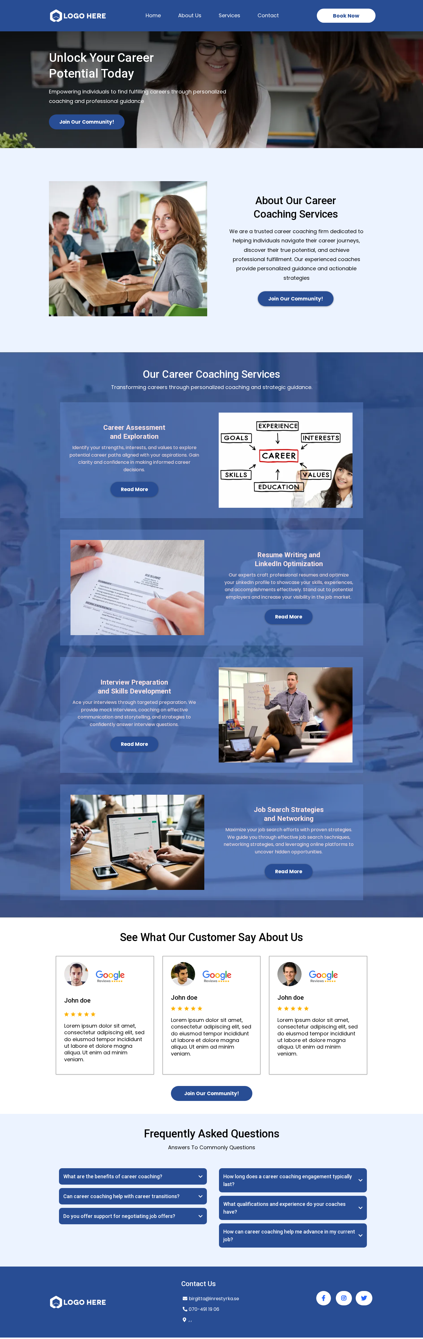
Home (153, 15)
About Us (189, 15)
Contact (268, 15)
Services (229, 15)
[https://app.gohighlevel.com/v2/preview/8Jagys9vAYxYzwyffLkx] (77, 15)
